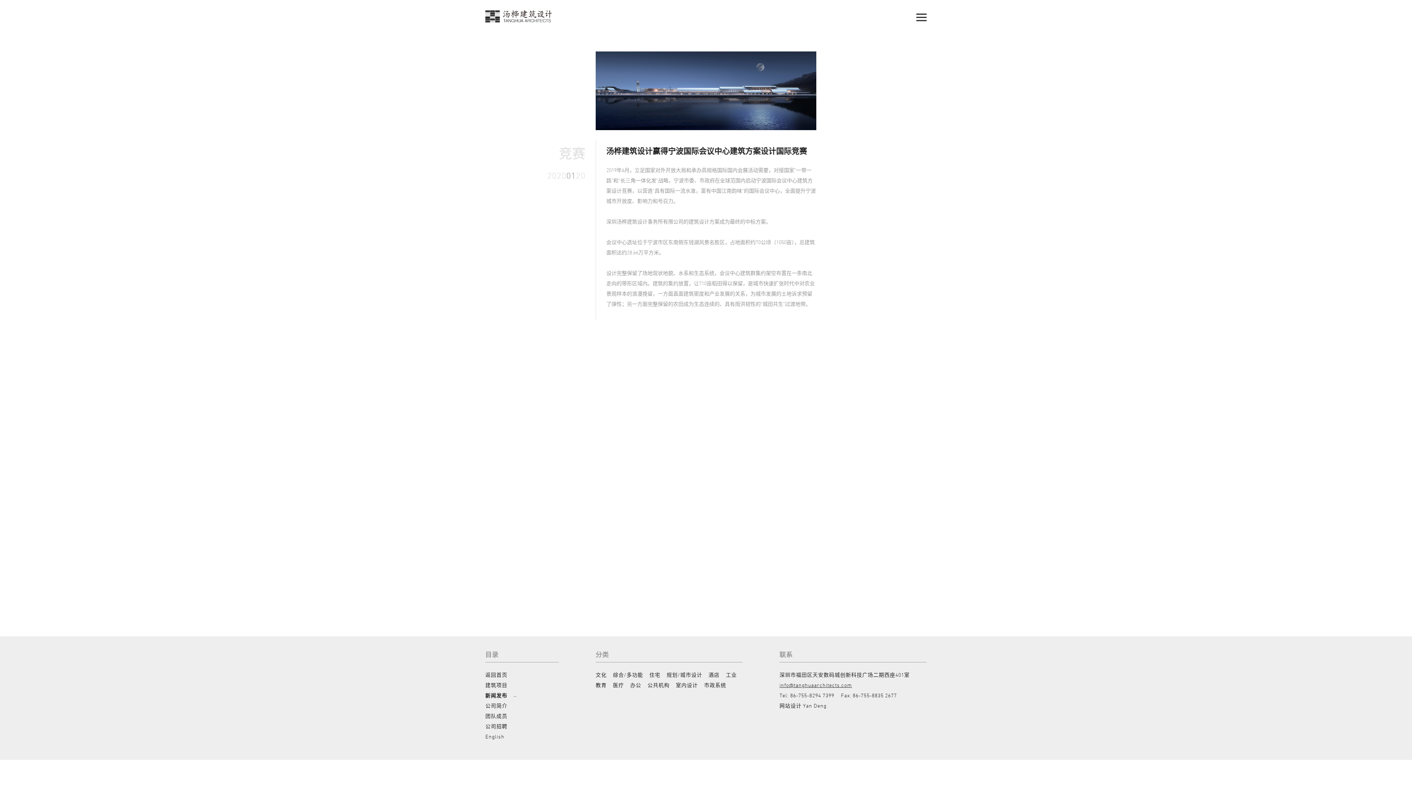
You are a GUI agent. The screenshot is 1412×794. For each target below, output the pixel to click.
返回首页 (496, 675)
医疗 (618, 685)
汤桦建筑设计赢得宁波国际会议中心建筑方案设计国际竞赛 (706, 151)
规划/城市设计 (684, 675)
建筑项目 (496, 685)
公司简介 (496, 705)
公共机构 (659, 685)
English (494, 736)
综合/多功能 (628, 675)
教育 (601, 685)
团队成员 (496, 716)
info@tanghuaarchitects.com (816, 685)
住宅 (654, 675)
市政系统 (715, 685)
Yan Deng (815, 705)
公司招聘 (496, 726)
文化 (601, 675)
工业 (731, 675)
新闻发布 (496, 695)
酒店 (714, 675)
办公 (635, 685)
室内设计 (687, 685)
